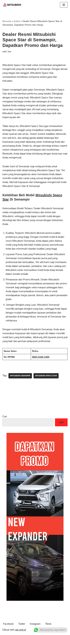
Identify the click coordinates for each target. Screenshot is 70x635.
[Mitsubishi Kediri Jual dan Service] (13, 4)
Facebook (8, 623)
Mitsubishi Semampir (20, 376)
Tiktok (48, 623)
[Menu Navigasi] (64, 5)
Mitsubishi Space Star (46, 376)
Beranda (6, 21)
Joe (9, 51)
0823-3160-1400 (40, 357)
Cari (4, 416)
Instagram (35, 623)
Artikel (17, 21)
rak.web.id (20, 629)
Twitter (21, 623)
